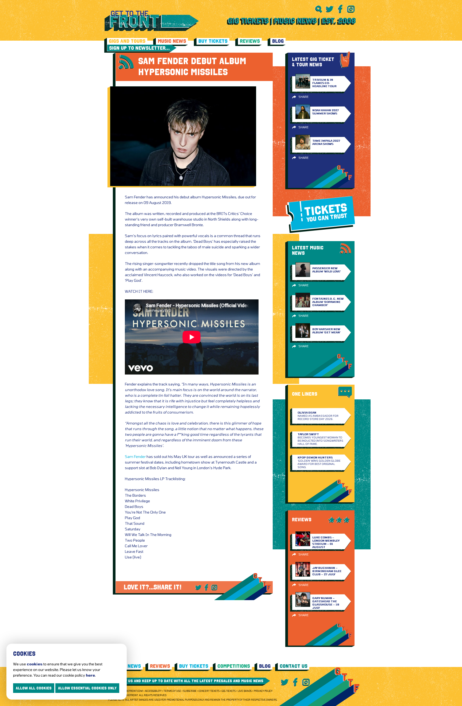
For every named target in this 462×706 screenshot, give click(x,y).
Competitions (233, 666)
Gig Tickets (229, 690)
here (90, 675)
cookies (35, 664)
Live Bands (245, 690)
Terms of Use (172, 690)
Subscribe (190, 690)
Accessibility (153, 690)
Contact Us (293, 666)
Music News (172, 41)
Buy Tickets (213, 41)
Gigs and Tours (127, 41)
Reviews (250, 41)
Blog (278, 41)
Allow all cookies (34, 688)
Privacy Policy (263, 690)
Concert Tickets (209, 690)
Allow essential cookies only (87, 688)
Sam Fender (135, 456)
